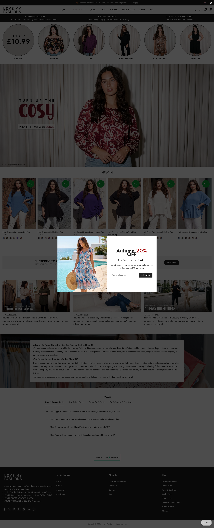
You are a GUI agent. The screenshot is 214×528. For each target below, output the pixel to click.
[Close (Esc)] (211, 3)
